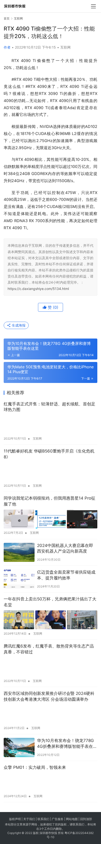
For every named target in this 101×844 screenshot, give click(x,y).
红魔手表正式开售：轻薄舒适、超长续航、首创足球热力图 (49, 406)
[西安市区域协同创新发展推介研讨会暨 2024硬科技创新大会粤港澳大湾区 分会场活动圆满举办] (50, 714)
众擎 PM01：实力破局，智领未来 (35, 767)
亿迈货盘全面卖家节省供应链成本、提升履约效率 (66, 575)
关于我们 (29, 819)
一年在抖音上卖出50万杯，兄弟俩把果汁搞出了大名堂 (50, 602)
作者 (7, 47)
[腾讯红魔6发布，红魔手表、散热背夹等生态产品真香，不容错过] (50, 667)
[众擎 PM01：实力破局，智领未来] (50, 782)
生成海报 (18, 325)
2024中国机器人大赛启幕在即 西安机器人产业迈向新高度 (65, 548)
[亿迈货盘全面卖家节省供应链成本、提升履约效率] (19, 579)
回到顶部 (86, 819)
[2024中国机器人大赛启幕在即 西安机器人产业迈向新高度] (19, 552)
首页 (7, 18)
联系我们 (43, 819)
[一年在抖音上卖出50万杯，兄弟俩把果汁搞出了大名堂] (50, 619)
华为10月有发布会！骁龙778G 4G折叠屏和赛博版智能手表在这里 (67, 744)
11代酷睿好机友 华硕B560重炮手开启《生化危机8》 (49, 454)
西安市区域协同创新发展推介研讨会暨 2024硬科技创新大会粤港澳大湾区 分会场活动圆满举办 (49, 696)
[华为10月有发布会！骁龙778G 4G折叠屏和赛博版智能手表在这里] (19, 747)
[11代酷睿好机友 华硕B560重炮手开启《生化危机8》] (50, 472)
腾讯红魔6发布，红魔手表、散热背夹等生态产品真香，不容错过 (49, 649)
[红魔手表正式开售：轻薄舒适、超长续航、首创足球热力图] (50, 424)
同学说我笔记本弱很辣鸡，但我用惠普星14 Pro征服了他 (49, 501)
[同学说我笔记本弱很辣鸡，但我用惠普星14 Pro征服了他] (50, 519)
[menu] (93, 6)
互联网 (65, 47)
